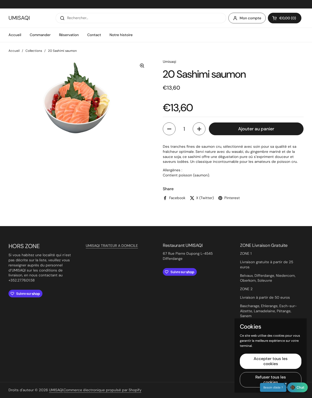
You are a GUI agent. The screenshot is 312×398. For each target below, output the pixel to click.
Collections (33, 51)
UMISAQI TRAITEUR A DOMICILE (112, 245)
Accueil (14, 51)
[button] (169, 128)
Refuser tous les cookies (270, 379)
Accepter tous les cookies (271, 361)
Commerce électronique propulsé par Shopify (102, 390)
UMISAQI (19, 18)
